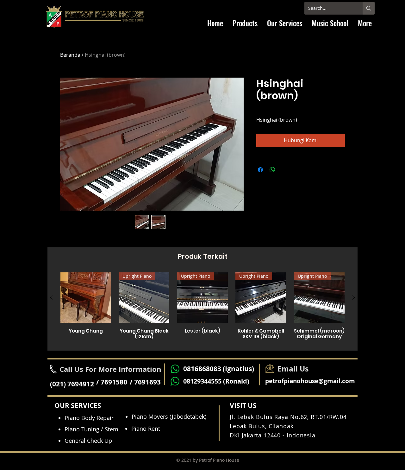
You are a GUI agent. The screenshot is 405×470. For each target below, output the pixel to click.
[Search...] (369, 8)
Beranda (70, 54)
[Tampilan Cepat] (85, 297)
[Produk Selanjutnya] (354, 297)
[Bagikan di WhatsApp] (272, 170)
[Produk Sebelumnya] (51, 297)
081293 (193, 381)
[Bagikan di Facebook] (260, 170)
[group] (202, 309)
